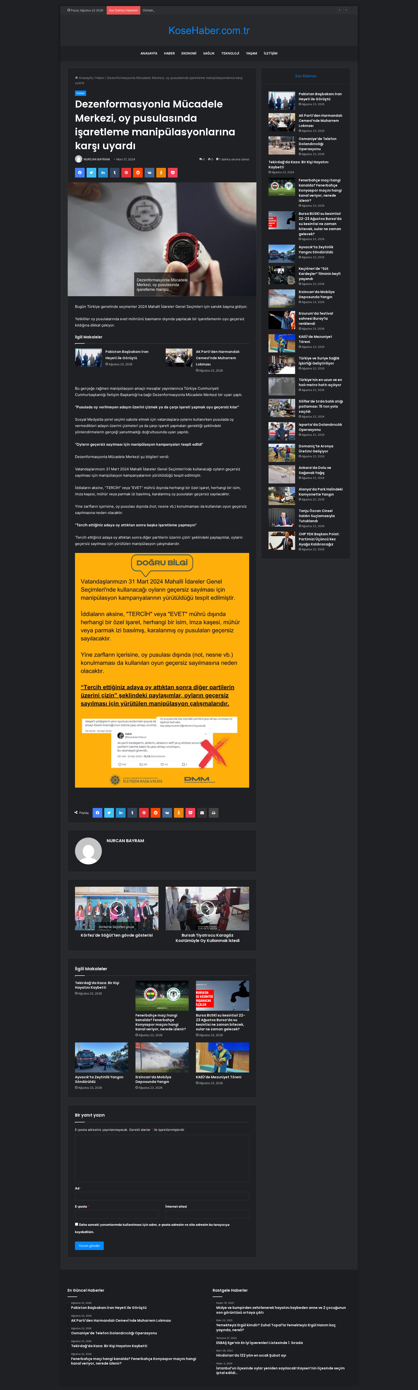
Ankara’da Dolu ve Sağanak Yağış (315, 470)
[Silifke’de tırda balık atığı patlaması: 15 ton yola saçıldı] (282, 408)
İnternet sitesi (176, 1206)
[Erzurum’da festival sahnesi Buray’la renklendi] (282, 320)
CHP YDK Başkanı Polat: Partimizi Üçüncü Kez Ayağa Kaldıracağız (319, 539)
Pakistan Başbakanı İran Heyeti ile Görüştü (320, 96)
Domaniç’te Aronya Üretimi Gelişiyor (316, 449)
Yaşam (251, 53)
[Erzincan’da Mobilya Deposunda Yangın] (162, 1057)
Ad (78, 1188)
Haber (169, 53)
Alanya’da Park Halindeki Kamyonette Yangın (321, 492)
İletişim (270, 53)
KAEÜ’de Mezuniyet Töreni (218, 1077)
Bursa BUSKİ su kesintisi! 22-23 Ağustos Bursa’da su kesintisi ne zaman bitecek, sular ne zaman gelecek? (220, 1022)
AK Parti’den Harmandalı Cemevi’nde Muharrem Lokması (217, 358)
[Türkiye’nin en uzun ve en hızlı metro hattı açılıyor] (282, 386)
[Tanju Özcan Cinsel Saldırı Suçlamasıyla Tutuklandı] (282, 517)
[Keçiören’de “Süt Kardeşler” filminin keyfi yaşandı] (282, 275)
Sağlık (209, 53)
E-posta (82, 1206)
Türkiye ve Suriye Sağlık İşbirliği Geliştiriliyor (319, 361)
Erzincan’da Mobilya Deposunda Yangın (153, 1079)
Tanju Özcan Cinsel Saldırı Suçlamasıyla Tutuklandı (317, 515)
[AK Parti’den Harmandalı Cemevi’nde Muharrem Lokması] (179, 358)
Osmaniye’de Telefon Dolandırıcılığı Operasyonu (178, 10)
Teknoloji (230, 53)
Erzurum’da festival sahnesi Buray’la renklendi (316, 318)
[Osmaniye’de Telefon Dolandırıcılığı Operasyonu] (282, 145)
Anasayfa (149, 53)
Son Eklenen (306, 76)
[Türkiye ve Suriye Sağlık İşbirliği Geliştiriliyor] (282, 365)
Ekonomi (188, 53)
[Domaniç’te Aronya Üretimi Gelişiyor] (282, 453)
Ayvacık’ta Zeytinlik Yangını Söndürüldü (99, 1079)
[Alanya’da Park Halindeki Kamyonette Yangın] (282, 496)
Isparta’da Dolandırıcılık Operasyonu (320, 427)
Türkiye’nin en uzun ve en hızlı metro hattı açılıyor (320, 382)
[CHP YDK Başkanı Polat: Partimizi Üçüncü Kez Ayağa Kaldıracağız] (282, 541)
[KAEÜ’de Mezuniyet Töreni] (222, 1057)
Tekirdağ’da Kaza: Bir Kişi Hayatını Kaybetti (97, 985)
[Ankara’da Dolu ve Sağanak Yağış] (282, 474)
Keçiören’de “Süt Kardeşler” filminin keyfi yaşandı (320, 273)
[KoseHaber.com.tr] (209, 30)
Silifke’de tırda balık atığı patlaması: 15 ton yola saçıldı (321, 406)
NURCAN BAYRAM (97, 159)
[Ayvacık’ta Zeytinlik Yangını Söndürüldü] (101, 1057)
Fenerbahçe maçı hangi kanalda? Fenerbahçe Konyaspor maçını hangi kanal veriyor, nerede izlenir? (160, 1022)
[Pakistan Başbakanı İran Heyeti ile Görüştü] (88, 358)
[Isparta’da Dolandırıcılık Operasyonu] (282, 431)
